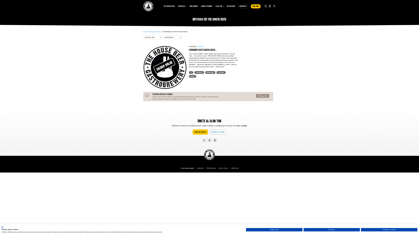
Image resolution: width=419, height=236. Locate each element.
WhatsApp (210, 72)
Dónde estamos (206, 6)
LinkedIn (221, 72)
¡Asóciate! (243, 6)
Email (193, 76)
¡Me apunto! (262, 96)
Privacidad (211, 168)
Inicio (145, 32)
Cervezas (181, 6)
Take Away (255, 6)
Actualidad (231, 6)
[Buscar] (265, 6)
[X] (209, 140)
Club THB (219, 6)
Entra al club (217, 132)
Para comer (194, 6)
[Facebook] (204, 140)
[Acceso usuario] (274, 6)
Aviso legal (223, 168)
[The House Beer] (148, 6)
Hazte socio (200, 132)
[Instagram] (215, 140)
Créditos (235, 168)
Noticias (151, 32)
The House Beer (169, 6)
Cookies (200, 168)
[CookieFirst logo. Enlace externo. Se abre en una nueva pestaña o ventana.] (2, 227)
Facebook (199, 72)
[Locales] (270, 6)
